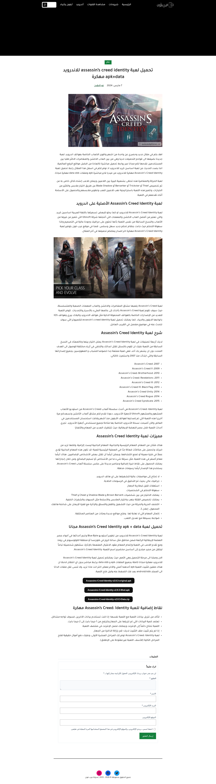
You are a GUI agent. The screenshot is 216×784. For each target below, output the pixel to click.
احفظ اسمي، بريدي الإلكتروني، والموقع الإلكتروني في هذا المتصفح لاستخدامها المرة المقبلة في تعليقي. (112, 729)
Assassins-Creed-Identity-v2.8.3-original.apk (108, 580)
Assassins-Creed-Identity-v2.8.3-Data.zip (108, 599)
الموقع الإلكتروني (149, 717)
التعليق (152, 678)
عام (108, 62)
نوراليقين (99, 85)
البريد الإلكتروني (149, 705)
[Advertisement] (108, 32)
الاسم (153, 693)
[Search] (45, 5)
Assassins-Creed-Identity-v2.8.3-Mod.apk (109, 590)
